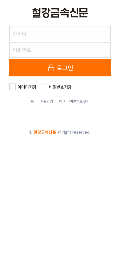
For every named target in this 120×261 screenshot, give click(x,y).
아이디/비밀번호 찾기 (74, 101)
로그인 (64, 67)
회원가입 (46, 101)
